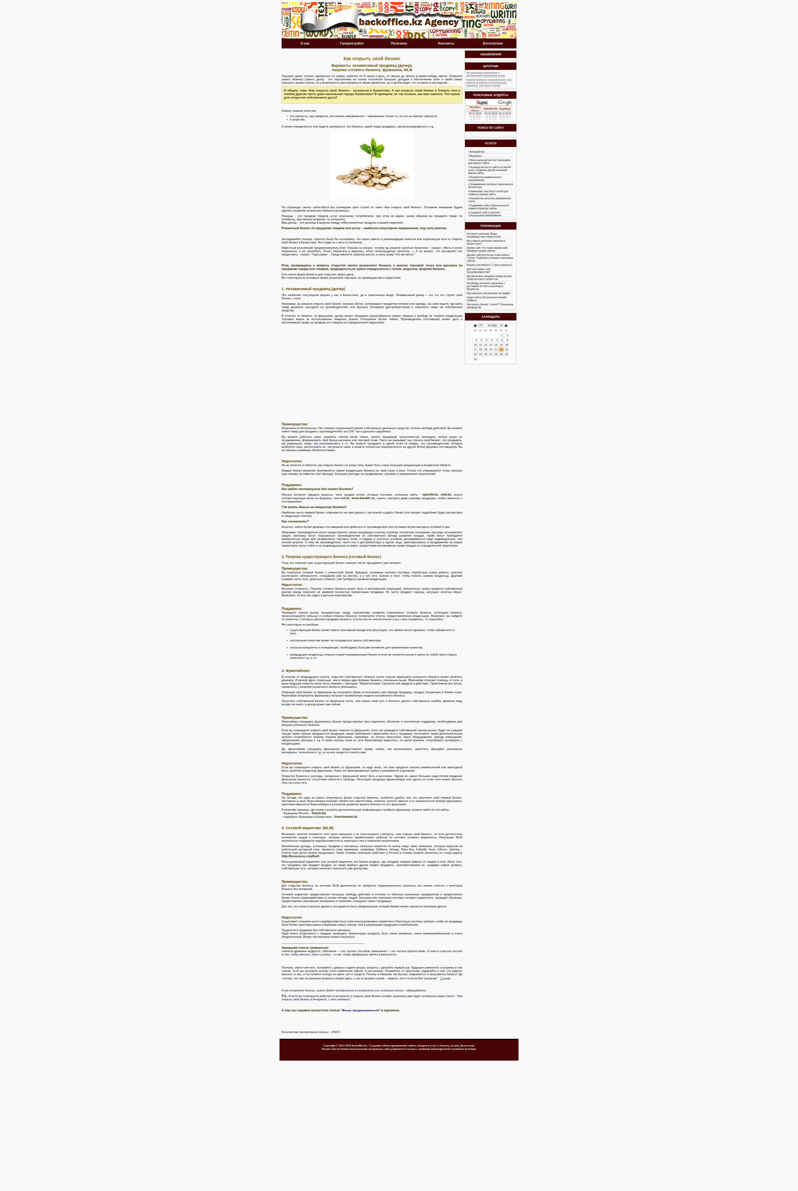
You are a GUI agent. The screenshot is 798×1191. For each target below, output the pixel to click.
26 (485, 354)
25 (480, 354)
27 (490, 354)
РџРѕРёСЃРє (491, 109)
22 (501, 349)
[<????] (475, 325)
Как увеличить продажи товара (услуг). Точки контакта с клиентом (489, 278)
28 (496, 354)
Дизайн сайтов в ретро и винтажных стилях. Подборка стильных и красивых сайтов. (490, 258)
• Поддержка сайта (488, 207)
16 (506, 345)
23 (506, 349)
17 (475, 349)
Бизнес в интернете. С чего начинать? (489, 264)
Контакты (446, 43)
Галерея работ (352, 43)
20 (490, 349)
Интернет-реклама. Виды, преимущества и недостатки (483, 235)
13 (490, 345)
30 (506, 354)
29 (501, 354)
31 (475, 359)
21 (496, 349)
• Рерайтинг (475, 156)
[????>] (506, 325)
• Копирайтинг (476, 151)
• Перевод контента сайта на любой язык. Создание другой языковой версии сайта (489, 170)
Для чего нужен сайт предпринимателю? (479, 270)
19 (485, 349)
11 (480, 345)
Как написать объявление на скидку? (489, 293)
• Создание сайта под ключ (484, 214)
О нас (305, 43)
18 (480, 349)
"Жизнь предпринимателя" (360, 1010)
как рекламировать (327, 443)
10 (475, 345)
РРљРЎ (474, 107)
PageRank (504, 109)
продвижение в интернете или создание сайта (369, 990)
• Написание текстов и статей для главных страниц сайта (488, 193)
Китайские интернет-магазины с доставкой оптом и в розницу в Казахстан (486, 286)
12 (485, 345)
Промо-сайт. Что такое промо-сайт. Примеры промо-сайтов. (487, 249)
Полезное (399, 43)
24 (475, 354)
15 (501, 345)
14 (496, 345)
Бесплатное (493, 43)
